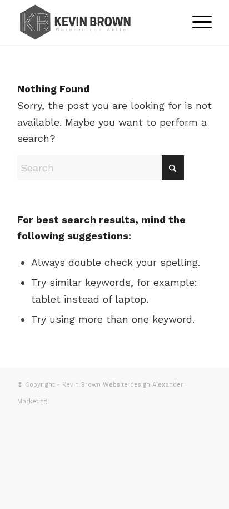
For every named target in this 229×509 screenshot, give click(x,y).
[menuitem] (196, 22)
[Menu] (196, 22)
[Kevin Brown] (95, 22)
